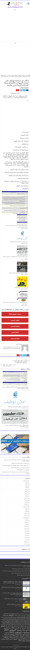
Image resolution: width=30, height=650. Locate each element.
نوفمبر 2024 (26, 500)
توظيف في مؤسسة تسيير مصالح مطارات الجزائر (18, 272)
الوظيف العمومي (14, 75)
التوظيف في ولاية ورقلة (19, 626)
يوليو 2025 (27, 483)
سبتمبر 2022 (26, 515)
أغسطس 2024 (26, 506)
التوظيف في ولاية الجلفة (15, 617)
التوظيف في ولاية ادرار (26, 613)
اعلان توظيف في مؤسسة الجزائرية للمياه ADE (18, 241)
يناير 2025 (27, 496)
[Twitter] (16, 645)
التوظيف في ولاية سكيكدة (7, 623)
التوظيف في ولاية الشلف (5, 617)
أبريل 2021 (27, 535)
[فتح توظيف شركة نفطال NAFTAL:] (22, 281)
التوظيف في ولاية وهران (9, 626)
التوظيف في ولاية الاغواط (18, 613)
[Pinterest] (14, 645)
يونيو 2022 (27, 520)
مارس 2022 (27, 522)
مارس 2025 (27, 491)
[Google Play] (13, 645)
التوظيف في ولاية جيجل (23, 623)
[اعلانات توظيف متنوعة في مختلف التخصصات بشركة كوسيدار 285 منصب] (22, 250)
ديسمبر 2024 (26, 498)
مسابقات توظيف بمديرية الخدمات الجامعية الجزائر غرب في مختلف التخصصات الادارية (12, 582)
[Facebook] (17, 645)
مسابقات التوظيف (21, 75)
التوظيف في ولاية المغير (26, 619)
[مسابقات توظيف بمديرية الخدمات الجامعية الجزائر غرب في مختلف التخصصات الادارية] (22, 219)
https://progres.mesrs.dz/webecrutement (16, 172)
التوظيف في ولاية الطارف (25, 618)
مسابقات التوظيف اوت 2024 (11, 634)
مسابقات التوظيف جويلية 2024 (20, 637)
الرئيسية (27, 75)
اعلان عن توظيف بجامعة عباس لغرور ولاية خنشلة (9, 364)
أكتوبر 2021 (27, 530)
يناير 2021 (27, 539)
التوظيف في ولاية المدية (16, 618)
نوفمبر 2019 (26, 543)
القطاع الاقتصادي (15, 326)
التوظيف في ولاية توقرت (14, 622)
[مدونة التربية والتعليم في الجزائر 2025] (15, 4)
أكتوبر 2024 (27, 502)
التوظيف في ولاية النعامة (18, 619)
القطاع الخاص (15, 332)
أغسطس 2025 (26, 480)
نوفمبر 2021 (26, 528)
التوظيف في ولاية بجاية (14, 620)
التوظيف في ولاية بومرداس (12, 621)
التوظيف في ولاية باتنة (22, 620)
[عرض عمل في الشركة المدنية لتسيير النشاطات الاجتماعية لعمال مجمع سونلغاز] (22, 296)
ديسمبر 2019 (26, 541)
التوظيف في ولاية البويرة (25, 615)
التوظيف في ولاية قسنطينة (9, 624)
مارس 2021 (27, 537)
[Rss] (18, 645)
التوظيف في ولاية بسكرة (22, 621)
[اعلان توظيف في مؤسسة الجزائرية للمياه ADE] (22, 235)
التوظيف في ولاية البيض (17, 615)
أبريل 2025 (27, 489)
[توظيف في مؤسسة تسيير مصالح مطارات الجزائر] (22, 267)
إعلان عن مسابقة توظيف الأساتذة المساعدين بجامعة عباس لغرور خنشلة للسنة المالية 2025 (20, 361)
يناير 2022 (27, 524)
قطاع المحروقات (15, 338)
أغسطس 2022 (26, 517)
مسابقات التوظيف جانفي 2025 (21, 636)
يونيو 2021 (27, 533)
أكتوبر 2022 (27, 513)
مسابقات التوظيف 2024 (15, 314)
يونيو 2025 (27, 485)
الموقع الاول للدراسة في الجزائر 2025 (15, 627)
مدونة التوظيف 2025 (13, 630)
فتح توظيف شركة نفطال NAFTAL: (21, 287)
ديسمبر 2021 (26, 526)
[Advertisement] (15, 25)
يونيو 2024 (27, 511)
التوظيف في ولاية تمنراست (22, 622)
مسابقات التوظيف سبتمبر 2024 (14, 639)
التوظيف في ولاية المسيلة (7, 618)
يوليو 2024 (27, 509)
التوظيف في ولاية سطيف (15, 623)
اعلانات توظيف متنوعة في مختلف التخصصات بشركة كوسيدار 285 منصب (15, 465)
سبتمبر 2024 (26, 504)
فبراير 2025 (27, 493)
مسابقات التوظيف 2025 (19, 632)
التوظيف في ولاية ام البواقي (9, 619)
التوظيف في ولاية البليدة (8, 613)
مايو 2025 (27, 487)
